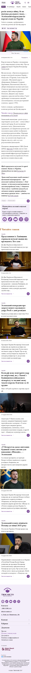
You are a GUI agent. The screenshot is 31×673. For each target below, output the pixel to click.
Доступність (5, 635)
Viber (3, 173)
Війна (3, 6)
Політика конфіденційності (10, 638)
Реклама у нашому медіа (8, 633)
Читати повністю (6, 293)
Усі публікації (10, 6)
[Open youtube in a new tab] (15, 219)
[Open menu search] (25, 2)
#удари (4, 200)
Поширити (24, 57)
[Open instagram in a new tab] (21, 219)
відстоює (10, 149)
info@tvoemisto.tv (6, 611)
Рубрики (4, 623)
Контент (4, 620)
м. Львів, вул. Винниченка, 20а (10, 614)
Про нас (3, 631)
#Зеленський (11, 200)
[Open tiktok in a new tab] (10, 219)
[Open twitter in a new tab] (26, 219)
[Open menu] (28, 2)
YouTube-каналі (13, 196)
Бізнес (24, 6)
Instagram (20, 171)
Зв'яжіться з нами (7, 640)
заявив (3, 67)
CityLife (18, 6)
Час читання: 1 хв (12, 28)
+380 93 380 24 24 (6, 608)
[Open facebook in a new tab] (5, 219)
